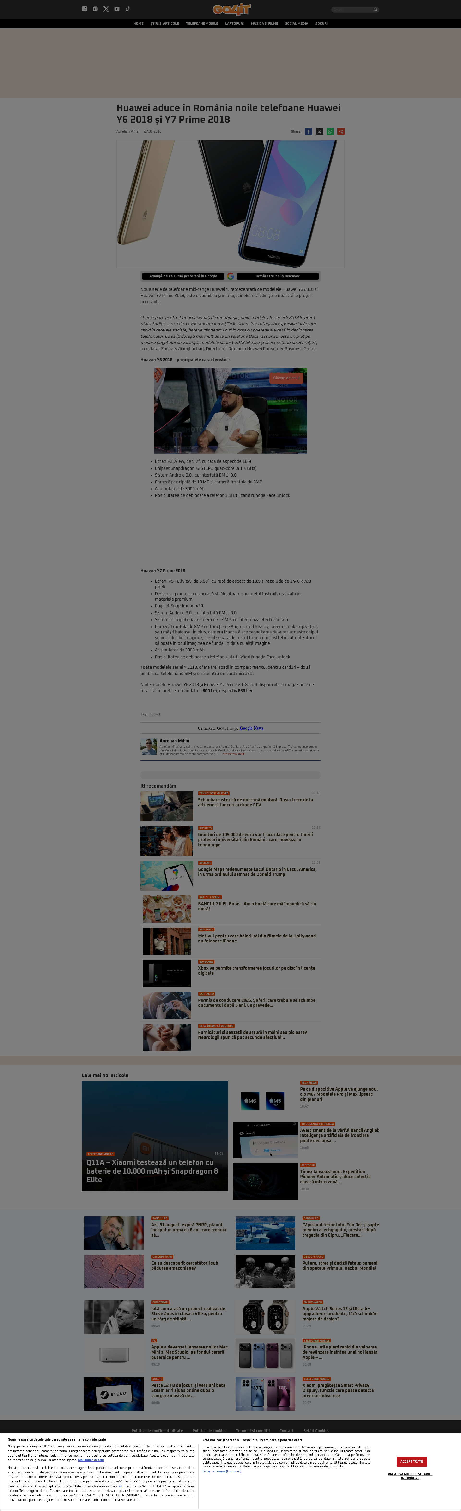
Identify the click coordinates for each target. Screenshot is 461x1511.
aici (120, 1486)
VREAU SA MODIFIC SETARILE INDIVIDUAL (410, 1476)
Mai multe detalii (91, 1460)
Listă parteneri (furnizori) (222, 1471)
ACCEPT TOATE (411, 1461)
